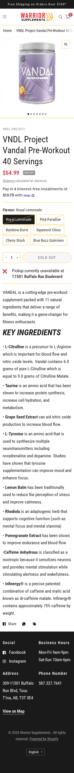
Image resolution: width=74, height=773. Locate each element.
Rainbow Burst (17, 230)
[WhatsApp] (25, 624)
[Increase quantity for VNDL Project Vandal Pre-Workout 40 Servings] (17, 257)
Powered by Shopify (44, 739)
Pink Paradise (50, 219)
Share (12, 624)
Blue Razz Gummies (48, 240)
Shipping (8, 181)
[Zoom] (66, 44)
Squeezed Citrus (48, 230)
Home (7, 30)
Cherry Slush (15, 240)
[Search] (60, 17)
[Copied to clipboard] (35, 624)
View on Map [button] (13, 711)
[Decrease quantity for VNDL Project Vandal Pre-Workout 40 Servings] (6, 257)
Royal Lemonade (18, 219)
